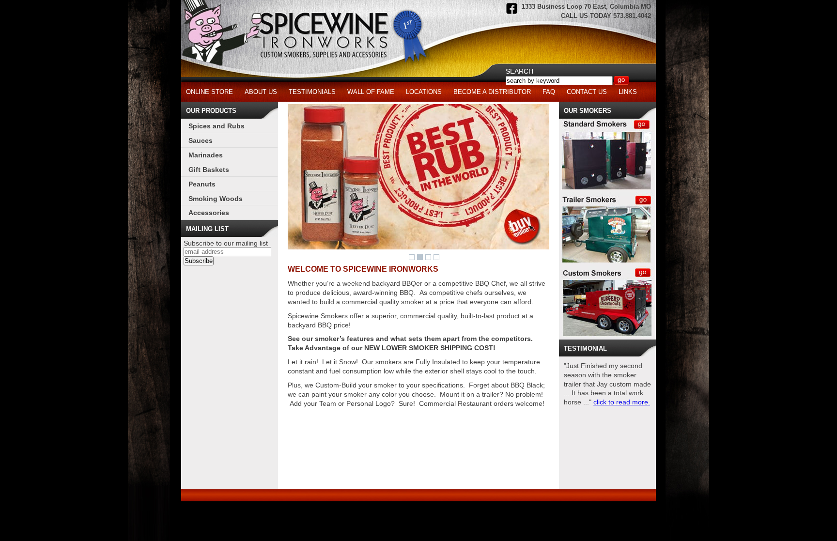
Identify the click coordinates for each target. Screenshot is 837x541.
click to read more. (621, 402)
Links (628, 91)
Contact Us (587, 91)
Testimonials (312, 91)
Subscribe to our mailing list (226, 243)
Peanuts (202, 184)
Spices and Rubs (216, 126)
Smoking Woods (215, 198)
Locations (424, 91)
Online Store (209, 91)
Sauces (200, 140)
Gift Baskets (208, 169)
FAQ (548, 91)
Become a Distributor (492, 91)
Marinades (205, 155)
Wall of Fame (370, 91)
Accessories (208, 212)
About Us (261, 91)
